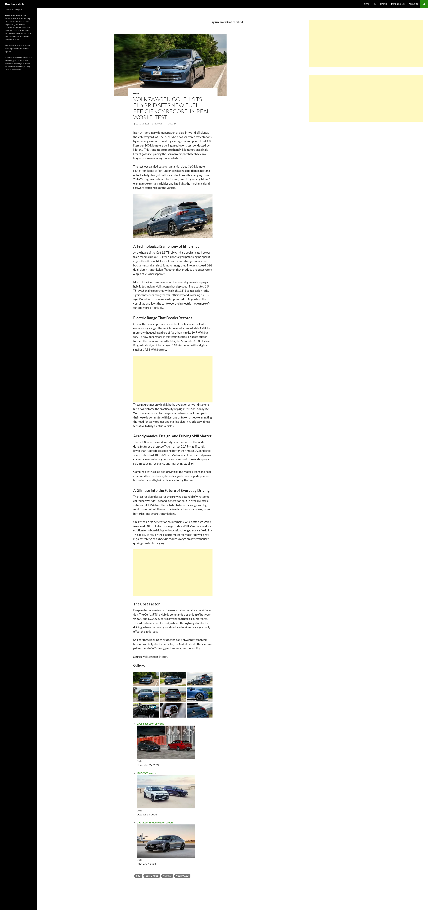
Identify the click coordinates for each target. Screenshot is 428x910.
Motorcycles (398, 4)
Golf (138, 876)
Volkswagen (182, 876)
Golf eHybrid (152, 876)
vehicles (167, 876)
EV (375, 4)
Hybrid (383, 4)
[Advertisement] (172, 379)
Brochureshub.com (13, 15)
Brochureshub (14, 4)
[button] (170, 65)
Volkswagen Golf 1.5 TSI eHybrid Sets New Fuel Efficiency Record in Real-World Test (172, 108)
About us (413, 4)
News (366, 4)
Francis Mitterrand (165, 123)
